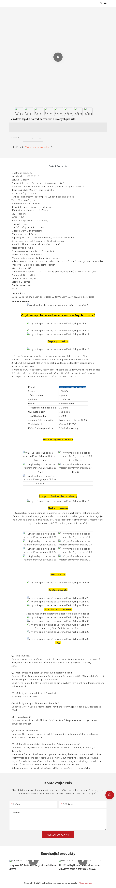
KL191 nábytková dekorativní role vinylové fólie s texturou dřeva (79, 867)
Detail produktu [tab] (58, 166)
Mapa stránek (85, 883)
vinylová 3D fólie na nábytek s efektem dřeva (32, 867)
